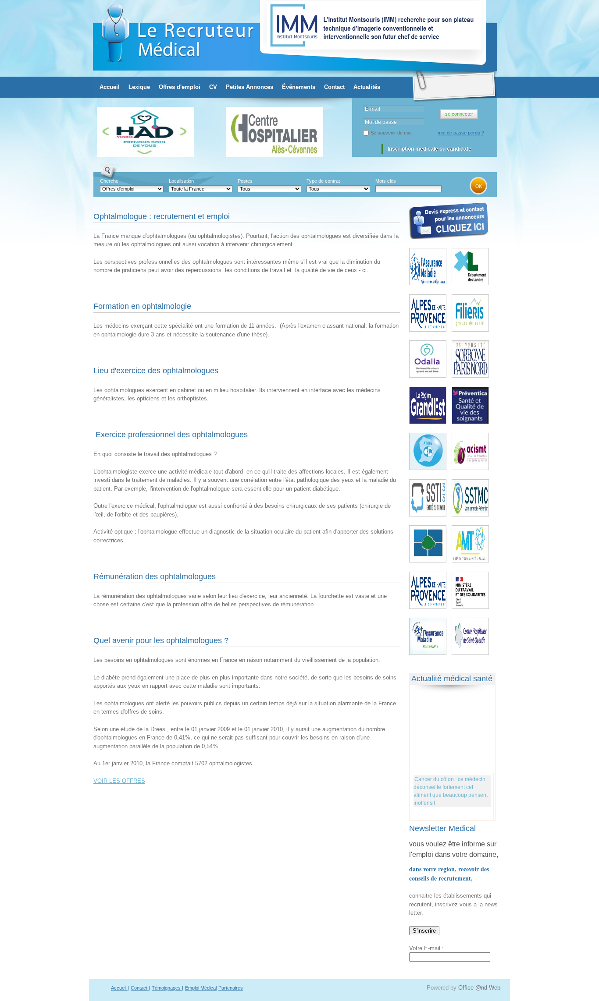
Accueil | (120, 987)
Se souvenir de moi (391, 132)
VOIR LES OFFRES (119, 781)
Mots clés (385, 181)
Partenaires (230, 987)
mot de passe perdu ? (461, 132)
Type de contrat (323, 181)
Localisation (181, 181)
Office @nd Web (479, 987)
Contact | (140, 987)
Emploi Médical (201, 987)
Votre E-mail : (426, 948)
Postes (245, 181)
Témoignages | (167, 987)
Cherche (109, 181)
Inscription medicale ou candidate (429, 149)
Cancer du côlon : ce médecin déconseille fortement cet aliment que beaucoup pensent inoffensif (451, 788)
